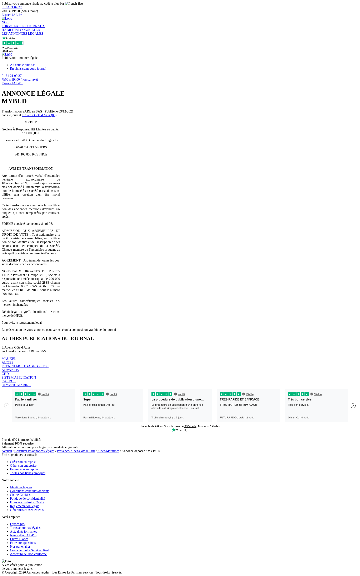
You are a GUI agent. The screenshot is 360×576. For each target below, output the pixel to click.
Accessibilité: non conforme (28, 554)
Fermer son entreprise (24, 469)
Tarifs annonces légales (25, 527)
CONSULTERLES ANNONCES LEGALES (22, 31)
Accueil (7, 451)
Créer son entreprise (23, 462)
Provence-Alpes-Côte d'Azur (76, 451)
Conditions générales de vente (29, 491)
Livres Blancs (19, 539)
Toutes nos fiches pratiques (27, 473)
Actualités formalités (23, 531)
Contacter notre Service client (29, 550)
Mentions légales (21, 487)
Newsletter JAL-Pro (23, 535)
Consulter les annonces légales (34, 451)
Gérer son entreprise (23, 465)
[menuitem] (184, 65)
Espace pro (17, 524)
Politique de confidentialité (27, 498)
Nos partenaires (20, 546)
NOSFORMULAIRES (14, 24)
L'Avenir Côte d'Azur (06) (39, 115)
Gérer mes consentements (27, 510)
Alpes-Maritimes (108, 451)
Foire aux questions (23, 542)
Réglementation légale (24, 506)
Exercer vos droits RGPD (27, 502)
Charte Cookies (20, 494)
